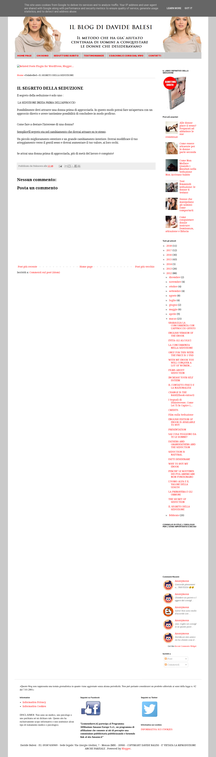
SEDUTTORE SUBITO (66, 55)
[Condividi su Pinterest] (79, 166)
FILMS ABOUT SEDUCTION (176, 371)
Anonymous (182, 581)
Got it (188, 8)
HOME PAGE (24, 55)
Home (20, 75)
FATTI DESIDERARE (179, 459)
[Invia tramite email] (66, 166)
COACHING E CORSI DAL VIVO (126, 55)
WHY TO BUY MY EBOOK (178, 465)
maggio (173, 309)
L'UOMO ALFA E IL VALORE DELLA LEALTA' (178, 484)
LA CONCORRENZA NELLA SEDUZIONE (180, 346)
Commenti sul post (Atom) (45, 272)
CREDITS (173, 410)
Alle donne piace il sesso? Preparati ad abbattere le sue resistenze (181, 129)
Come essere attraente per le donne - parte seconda (188, 147)
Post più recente (27, 266)
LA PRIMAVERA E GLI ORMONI (180, 493)
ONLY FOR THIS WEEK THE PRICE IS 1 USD (181, 354)
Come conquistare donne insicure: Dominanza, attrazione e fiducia (180, 224)
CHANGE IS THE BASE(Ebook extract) (181, 394)
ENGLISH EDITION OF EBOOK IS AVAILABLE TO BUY (181, 422)
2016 (169, 255)
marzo (173, 318)
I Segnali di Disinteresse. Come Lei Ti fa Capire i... (180, 402)
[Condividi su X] (72, 166)
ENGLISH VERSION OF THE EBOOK (180, 334)
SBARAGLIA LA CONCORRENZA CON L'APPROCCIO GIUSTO (182, 325)
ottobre (173, 286)
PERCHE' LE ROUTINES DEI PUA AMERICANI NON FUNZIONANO (181, 474)
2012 (169, 273)
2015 (169, 259)
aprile (173, 314)
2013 (169, 268)
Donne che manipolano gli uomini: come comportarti (187, 205)
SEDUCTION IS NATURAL (176, 453)
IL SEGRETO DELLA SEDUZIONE (179, 508)
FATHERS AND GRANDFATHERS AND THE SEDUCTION (182, 444)
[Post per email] (60, 166)
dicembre (175, 277)
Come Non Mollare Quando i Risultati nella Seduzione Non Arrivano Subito (181, 167)
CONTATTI (154, 55)
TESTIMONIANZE (94, 55)
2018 (169, 245)
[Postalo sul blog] (69, 166)
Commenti (173, 664)
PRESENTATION (177, 429)
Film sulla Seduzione (180, 414)
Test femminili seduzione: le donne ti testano (187, 187)
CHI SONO (43, 55)
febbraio (174, 515)
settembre (175, 291)
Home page (86, 266)
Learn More (174, 8)
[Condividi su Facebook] (75, 166)
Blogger (126, 748)
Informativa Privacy (34, 702)
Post (169, 658)
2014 (169, 264)
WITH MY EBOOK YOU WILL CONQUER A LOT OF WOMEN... (181, 362)
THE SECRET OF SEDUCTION (177, 500)
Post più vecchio (144, 266)
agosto (173, 295)
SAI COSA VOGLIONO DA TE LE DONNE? (182, 435)
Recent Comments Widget (185, 646)
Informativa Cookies (34, 706)
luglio (173, 300)
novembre (175, 281)
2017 (169, 250)
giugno (173, 305)
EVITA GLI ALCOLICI (179, 340)
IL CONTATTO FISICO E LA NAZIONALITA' (181, 386)
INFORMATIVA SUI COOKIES (156, 729)
